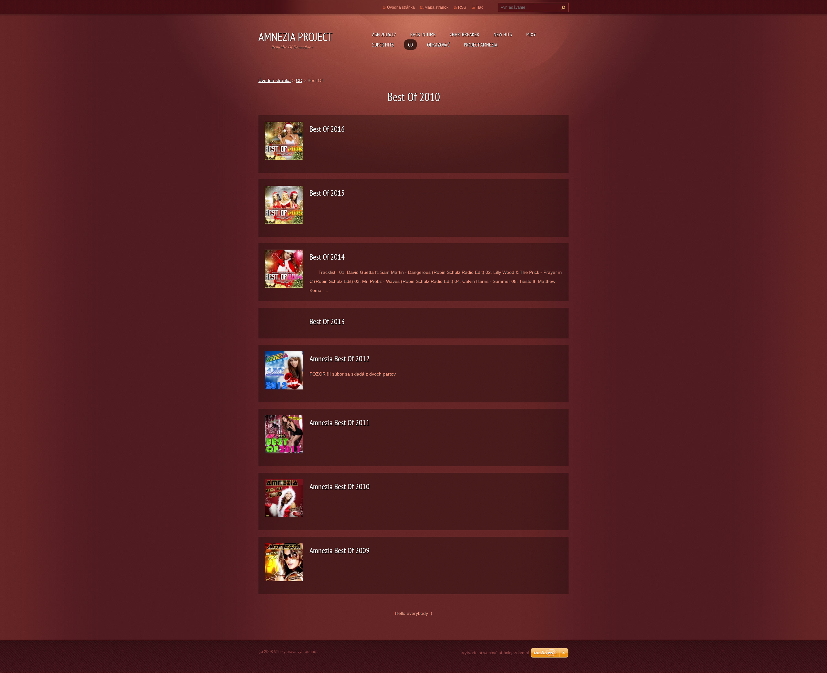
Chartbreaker (464, 34)
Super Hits (383, 44)
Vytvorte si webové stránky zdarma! (495, 652)
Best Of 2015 (327, 193)
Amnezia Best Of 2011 (339, 423)
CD (410, 44)
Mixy (531, 34)
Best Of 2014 (327, 257)
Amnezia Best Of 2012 (339, 359)
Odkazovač (438, 44)
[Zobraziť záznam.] (284, 140)
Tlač (479, 7)
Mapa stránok (436, 7)
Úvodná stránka (401, 7)
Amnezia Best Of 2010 (339, 486)
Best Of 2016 (327, 129)
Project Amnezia (480, 44)
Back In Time (422, 34)
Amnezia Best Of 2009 (339, 550)
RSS (462, 7)
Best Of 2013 (327, 321)
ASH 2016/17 (384, 34)
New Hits (503, 34)
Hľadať (562, 7)
